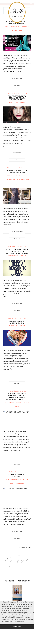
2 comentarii (17, 152)
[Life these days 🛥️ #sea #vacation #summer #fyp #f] (17, 598)
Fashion (7, 402)
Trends (17, 184)
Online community (17, 483)
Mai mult (17, 85)
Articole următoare (25, 547)
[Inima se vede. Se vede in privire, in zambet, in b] (17, 589)
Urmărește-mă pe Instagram (17, 581)
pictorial (23, 175)
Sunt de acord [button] (17, 626)
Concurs (14, 26)
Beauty (7, 26)
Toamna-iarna (17, 30)
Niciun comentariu (17, 78)
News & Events (23, 26)
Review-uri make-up (11, 179)
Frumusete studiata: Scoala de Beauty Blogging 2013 (17, 98)
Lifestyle (16, 175)
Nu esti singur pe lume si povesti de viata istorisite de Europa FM (17, 251)
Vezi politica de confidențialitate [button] (14, 621)
